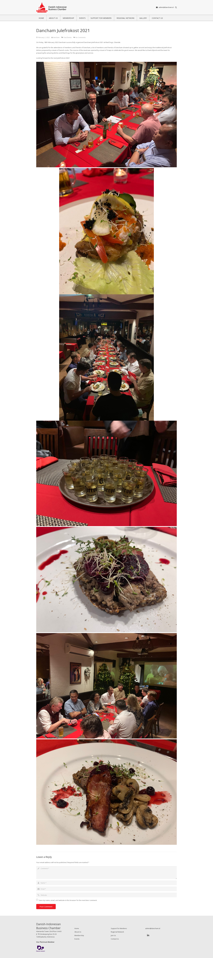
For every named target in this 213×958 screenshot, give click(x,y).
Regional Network (117, 932)
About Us (77, 932)
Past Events (68, 37)
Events (77, 939)
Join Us (113, 935)
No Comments (80, 37)
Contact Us (115, 939)
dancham (56, 37)
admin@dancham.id (166, 7)
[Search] (176, 7)
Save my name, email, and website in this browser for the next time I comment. (68, 900)
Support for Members (119, 928)
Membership (79, 935)
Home (76, 928)
